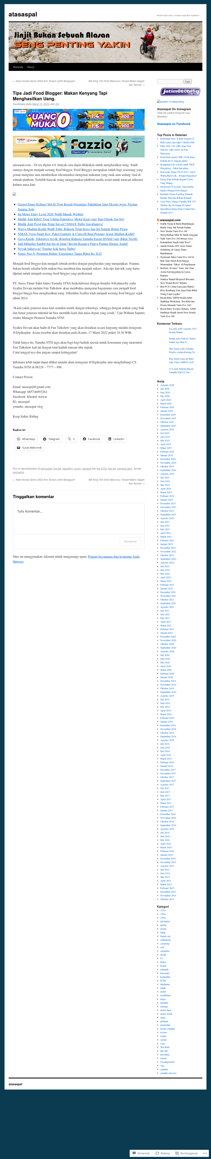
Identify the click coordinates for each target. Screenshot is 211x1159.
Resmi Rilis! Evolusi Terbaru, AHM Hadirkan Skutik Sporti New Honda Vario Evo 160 (178, 312)
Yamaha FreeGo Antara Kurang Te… (183, 350)
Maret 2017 (166, 803)
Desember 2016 (168, 814)
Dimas (172, 338)
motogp (164, 1006)
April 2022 (165, 577)
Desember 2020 (168, 636)
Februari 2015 (167, 888)
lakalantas (165, 984)
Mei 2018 (165, 751)
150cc (163, 913)
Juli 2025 (164, 433)
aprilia (163, 925)
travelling (67, 468)
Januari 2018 (166, 766)
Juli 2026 (164, 388)
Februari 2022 (167, 584)
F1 (161, 958)
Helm (163, 962)
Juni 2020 (165, 658)
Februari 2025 (167, 451)
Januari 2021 (166, 632)
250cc (163, 917)
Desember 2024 (168, 459)
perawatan (165, 1024)
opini (162, 1017)
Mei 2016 (165, 840)
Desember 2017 (168, 769)
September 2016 (168, 825)
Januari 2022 (166, 588)
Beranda (18, 67)
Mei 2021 (165, 618)
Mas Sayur (174, 348)
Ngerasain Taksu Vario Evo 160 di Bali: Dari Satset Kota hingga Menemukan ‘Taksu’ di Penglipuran (177, 260)
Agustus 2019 (167, 695)
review (163, 1032)
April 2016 (165, 843)
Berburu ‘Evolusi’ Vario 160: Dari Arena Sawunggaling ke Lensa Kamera (177, 271)
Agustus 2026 (167, 385)
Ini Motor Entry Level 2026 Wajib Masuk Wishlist (50, 214)
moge (163, 999)
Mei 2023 (165, 529)
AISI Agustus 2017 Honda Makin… (183, 330)
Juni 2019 (165, 703)
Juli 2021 (164, 610)
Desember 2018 (168, 725)
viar (162, 1065)
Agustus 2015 (167, 865)
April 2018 (165, 754)
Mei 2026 (165, 396)
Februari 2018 (167, 762)
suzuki (163, 1039)
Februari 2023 (167, 540)
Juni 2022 (165, 569)
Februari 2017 (167, 806)
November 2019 (168, 684)
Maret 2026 (166, 403)
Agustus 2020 (167, 651)
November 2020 (168, 640)
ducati (163, 954)
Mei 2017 (165, 795)
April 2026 (165, 399)
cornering (165, 943)
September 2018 (168, 736)
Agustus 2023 (167, 518)
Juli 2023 (164, 521)
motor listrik (166, 1013)
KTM (163, 980)
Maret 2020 (166, 669)
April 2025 (165, 444)
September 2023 (168, 514)
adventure (165, 921)
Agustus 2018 (167, 740)
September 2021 (168, 603)
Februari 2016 (167, 851)
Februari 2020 (167, 673)
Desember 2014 (168, 891)
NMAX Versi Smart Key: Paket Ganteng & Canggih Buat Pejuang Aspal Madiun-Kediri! (76, 234)
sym (162, 1043)
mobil (163, 991)
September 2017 (168, 780)
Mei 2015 (165, 876)
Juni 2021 (165, 614)
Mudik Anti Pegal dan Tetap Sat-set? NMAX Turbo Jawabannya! (60, 224)
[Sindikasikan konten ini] (158, 220)
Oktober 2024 (167, 466)
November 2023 (168, 507)
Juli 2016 (164, 832)
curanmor (165, 950)
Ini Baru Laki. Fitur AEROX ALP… (182, 360)
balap (162, 932)
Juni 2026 (165, 392)
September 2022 (168, 558)
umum (77, 468)
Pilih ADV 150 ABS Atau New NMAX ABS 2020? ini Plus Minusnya (175, 149)
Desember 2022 (168, 547)
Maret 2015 (166, 884)
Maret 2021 (166, 625)
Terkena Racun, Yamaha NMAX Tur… (181, 370)
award (163, 928)
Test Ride (164, 1047)
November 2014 (168, 895)
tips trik (57, 468)
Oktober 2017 (167, 777)
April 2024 (165, 488)
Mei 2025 (165, 440)
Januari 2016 (166, 854)
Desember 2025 (168, 414)
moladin (164, 1002)
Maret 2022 (166, 581)
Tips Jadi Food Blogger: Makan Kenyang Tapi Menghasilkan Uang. (60, 96)
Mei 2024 (165, 484)
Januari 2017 (166, 810)
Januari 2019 (166, 721)
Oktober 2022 (167, 555)
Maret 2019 (166, 714)
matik (163, 987)
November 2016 (168, 817)
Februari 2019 (167, 717)
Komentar (130, 541)
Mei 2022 (165, 573)
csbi (162, 947)
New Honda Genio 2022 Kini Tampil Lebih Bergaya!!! (44, 81)
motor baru (165, 1010)
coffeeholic (165, 939)
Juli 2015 (164, 869)
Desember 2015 (168, 858)
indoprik (164, 969)
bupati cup (165, 936)
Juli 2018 (164, 743)
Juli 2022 (164, 566)
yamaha (86, 468)
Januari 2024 (166, 499)
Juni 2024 (165, 481)
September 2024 (168, 470)
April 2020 (165, 666)
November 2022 (168, 551)
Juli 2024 (164, 477)
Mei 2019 (165, 706)
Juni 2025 (165, 436)
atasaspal (23, 13)
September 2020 (168, 647)
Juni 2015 (165, 873)
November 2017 (168, 773)
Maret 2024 (166, 492)
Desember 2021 (168, 592)
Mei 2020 (165, 662)
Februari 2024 (167, 496)
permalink (18, 472)
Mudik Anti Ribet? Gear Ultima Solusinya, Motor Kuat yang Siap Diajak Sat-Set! (71, 219)
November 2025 (168, 418)
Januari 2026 (166, 410)
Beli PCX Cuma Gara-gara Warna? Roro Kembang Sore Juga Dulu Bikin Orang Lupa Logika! (178, 290)
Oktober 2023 (167, 510)
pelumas (164, 1021)
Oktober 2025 (167, 422)
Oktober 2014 (167, 899)
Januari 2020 (166, 677)
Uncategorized (167, 1061)
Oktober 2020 (167, 643)
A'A (57, 104)
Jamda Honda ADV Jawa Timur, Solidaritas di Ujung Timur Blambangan (176, 249)
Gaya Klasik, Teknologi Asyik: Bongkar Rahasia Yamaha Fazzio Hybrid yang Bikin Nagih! (78, 239)
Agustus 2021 (167, 606)
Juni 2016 (165, 836)
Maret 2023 (166, 536)
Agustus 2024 (167, 473)
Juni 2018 (165, 747)
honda (163, 965)
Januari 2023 (166, 544)
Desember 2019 (168, 680)
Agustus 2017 (167, 784)
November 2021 (168, 595)
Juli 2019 (164, 699)
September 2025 (168, 425)
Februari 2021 (167, 629)
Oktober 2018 (167, 732)
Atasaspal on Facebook (173, 124)
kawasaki (164, 973)
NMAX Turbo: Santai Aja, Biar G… (182, 340)
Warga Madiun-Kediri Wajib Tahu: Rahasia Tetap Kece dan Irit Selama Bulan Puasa (73, 229)
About (30, 67)
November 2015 (168, 862)
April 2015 (165, 880)
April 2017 (165, 799)
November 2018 (168, 729)
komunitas (46, 468)
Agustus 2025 (167, 429)
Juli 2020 (164, 655)
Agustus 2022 (167, 562)
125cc (163, 910)
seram (163, 1036)
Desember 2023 (168, 503)
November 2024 (168, 462)
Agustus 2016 (167, 828)
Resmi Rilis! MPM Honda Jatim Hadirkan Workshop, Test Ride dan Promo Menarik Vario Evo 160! (177, 301)
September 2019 (168, 692)
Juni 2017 (165, 791)
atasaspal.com (170, 220)
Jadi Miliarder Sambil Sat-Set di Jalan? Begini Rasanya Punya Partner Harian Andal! (73, 243)
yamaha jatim (124, 468)
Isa (170, 328)
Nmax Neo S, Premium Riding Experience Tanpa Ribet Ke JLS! (60, 253)
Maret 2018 (166, 758)
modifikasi (165, 995)
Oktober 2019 (167, 688)
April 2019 (165, 710)
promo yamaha (167, 1028)
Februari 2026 (167, 407)
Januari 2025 (166, 455)
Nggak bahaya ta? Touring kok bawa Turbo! (47, 248)
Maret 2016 (166, 847)
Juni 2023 (165, 525)
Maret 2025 (166, 447)
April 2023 (165, 532)
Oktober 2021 (167, 599)
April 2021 (165, 621)
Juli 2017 (164, 788)
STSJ (104, 468)
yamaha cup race (168, 1073)
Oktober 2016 (167, 821)
